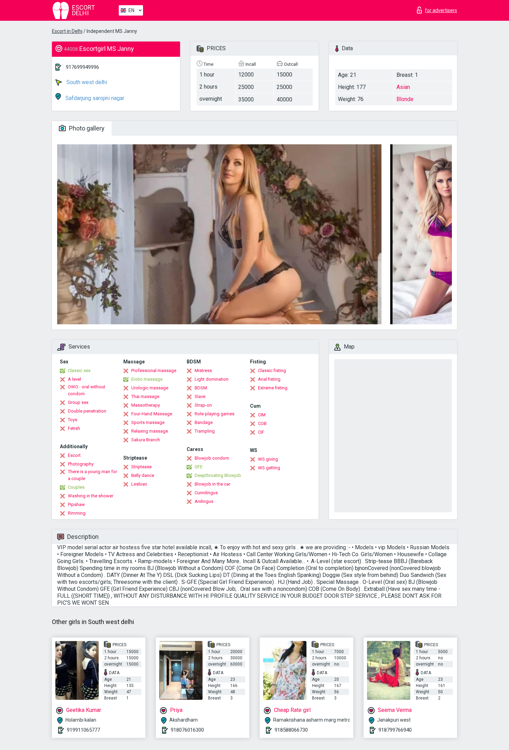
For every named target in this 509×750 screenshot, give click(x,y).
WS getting (269, 467)
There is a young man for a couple (92, 475)
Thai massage (145, 396)
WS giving (268, 459)
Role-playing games (214, 413)
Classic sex (79, 370)
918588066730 (291, 730)
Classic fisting (272, 370)
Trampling (205, 431)
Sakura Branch (145, 439)
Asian (403, 87)
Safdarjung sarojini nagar (94, 98)
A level (74, 379)
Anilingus (204, 501)
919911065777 (83, 730)
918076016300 (187, 730)
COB (262, 423)
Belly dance (142, 475)
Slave (200, 396)
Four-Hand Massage (151, 413)
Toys (72, 419)
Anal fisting (269, 379)
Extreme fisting (272, 387)
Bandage (204, 422)
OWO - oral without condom (86, 390)
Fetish (74, 428)
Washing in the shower (90, 495)
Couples (76, 487)
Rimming (77, 513)
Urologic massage (149, 387)
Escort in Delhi (67, 31)
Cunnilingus (206, 492)
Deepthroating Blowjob (218, 475)
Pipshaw (76, 504)
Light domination (212, 379)
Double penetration (87, 411)
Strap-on (203, 405)
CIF (261, 432)
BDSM (201, 387)
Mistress (203, 370)
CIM (262, 414)
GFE (199, 466)
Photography (80, 464)
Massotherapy (145, 405)
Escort (74, 455)
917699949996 (82, 67)
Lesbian (139, 484)
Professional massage (153, 370)
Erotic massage (146, 379)
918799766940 (395, 730)
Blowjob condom (212, 458)
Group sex (78, 402)
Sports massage (147, 422)
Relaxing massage (149, 431)
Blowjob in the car (212, 484)
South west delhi (86, 82)
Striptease (141, 466)
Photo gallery (86, 128)
